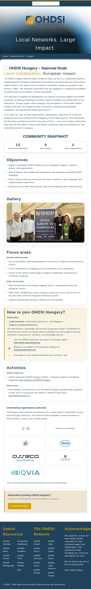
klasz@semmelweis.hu (25, 350)
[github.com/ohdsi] (84, 3)
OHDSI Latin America (52, 566)
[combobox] (45, 3)
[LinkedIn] (88, 3)
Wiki (19, 570)
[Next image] (80, 222)
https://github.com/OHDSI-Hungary (35, 380)
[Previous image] (10, 222)
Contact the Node (19, 506)
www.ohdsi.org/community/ (27, 343)
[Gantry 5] (45, 20)
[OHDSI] (81, 3)
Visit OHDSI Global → (75, 570)
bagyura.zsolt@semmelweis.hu (23, 325)
